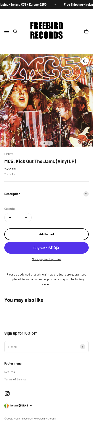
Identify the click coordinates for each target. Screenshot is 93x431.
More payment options (46, 259)
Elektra (8, 154)
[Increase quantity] (26, 217)
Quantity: (10, 208)
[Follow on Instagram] (7, 393)
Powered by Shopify (45, 418)
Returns (9, 372)
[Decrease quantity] (10, 217)
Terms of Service (15, 379)
